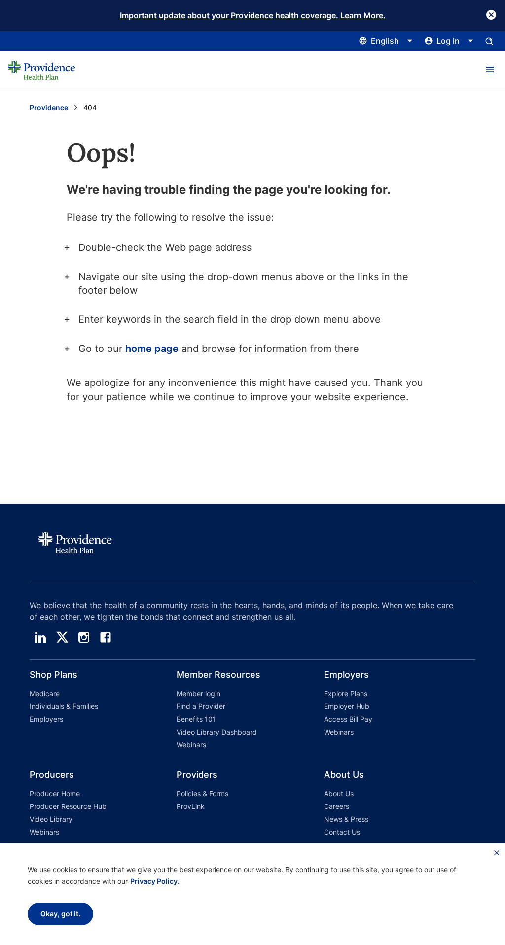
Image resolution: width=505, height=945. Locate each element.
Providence (49, 108)
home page (152, 348)
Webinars (191, 744)
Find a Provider (201, 706)
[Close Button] (491, 15)
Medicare (45, 693)
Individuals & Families (64, 706)
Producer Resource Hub (68, 806)
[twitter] (62, 637)
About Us (339, 793)
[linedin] (40, 637)
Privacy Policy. (155, 881)
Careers (336, 806)
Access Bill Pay (348, 719)
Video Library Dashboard (217, 732)
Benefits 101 (196, 719)
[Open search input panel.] (489, 41)
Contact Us (342, 832)
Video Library (51, 819)
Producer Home (55, 793)
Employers (46, 719)
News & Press (346, 819)
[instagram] (84, 637)
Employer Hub (346, 706)
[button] (489, 70)
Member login (198, 693)
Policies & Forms (202, 793)
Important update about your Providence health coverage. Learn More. (253, 15)
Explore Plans (345, 693)
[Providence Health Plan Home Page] (41, 70)
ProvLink (191, 806)
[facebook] (105, 637)
